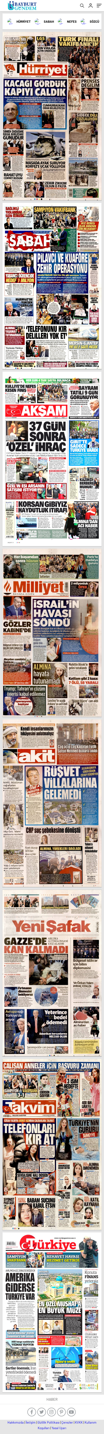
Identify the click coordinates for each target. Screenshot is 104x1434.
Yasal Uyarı (59, 1428)
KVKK (79, 1422)
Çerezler (67, 1422)
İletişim (31, 1422)
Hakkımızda (15, 1422)
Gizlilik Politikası (48, 1422)
